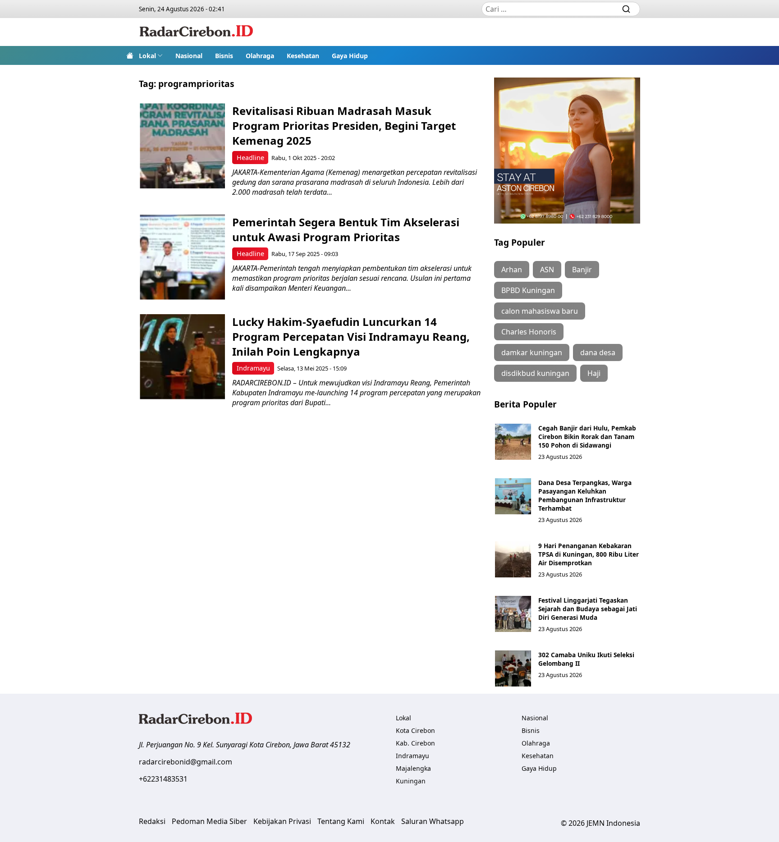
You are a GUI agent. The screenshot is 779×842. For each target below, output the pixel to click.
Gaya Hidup (350, 55)
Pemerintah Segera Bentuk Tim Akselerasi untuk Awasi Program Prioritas (345, 229)
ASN (547, 270)
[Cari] (626, 9)
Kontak (383, 821)
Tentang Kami (340, 821)
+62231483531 (163, 779)
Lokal (147, 55)
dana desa (597, 352)
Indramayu (253, 368)
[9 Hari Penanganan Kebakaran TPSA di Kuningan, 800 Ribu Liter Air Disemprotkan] (513, 559)
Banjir (582, 270)
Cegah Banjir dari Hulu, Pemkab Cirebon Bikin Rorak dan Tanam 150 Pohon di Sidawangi (587, 436)
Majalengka (413, 768)
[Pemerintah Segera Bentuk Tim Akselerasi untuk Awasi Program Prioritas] (182, 257)
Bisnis (224, 55)
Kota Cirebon (415, 730)
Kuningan (411, 781)
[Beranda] (130, 55)
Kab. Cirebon (415, 743)
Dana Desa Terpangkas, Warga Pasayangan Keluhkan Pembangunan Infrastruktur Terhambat (585, 495)
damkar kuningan (531, 352)
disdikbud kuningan (535, 373)
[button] (151, 55)
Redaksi (152, 821)
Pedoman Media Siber (209, 821)
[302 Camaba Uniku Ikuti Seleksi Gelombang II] (513, 668)
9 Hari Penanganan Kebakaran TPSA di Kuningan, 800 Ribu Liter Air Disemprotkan (588, 554)
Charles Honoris (528, 332)
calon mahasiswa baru (539, 311)
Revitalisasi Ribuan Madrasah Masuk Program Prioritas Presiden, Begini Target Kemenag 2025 (344, 125)
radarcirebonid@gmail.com (185, 762)
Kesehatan (303, 55)
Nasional (188, 55)
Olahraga (260, 55)
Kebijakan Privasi (282, 821)
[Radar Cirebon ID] (196, 32)
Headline (250, 157)
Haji (593, 373)
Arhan (511, 270)
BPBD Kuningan (528, 290)
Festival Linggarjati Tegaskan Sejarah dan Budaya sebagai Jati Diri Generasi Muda (587, 609)
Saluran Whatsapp (432, 821)
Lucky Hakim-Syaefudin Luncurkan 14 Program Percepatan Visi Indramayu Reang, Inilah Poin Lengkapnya (351, 336)
